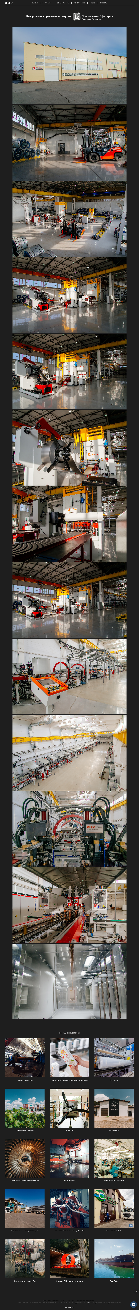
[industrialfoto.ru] (69, 16)
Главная (35, 3)
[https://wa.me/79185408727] (12, 3)
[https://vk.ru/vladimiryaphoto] (6, 3)
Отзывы (92, 3)
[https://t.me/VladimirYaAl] (9, 3)
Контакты (103, 3)
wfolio (72, 1307)
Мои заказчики (79, 3)
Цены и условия (63, 3)
